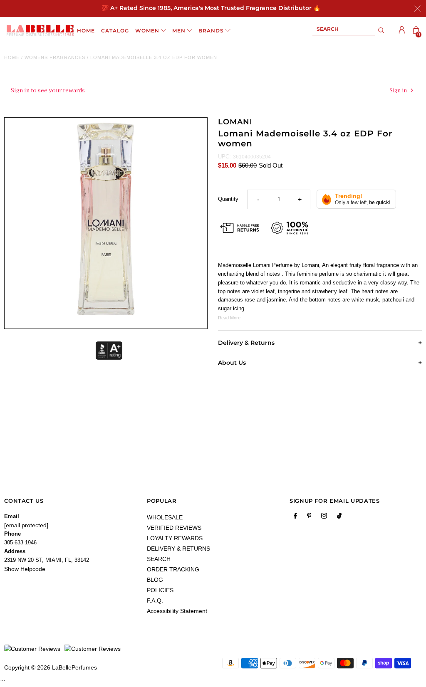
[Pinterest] (309, 517)
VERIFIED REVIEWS (174, 527)
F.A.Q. (155, 600)
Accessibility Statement (177, 611)
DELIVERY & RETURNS (178, 548)
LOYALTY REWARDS (175, 538)
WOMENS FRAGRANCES (55, 57)
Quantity (228, 199)
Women (147, 30)
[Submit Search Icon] (381, 30)
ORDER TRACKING (173, 569)
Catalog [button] (115, 30)
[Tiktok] (339, 517)
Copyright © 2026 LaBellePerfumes (50, 667)
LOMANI (235, 121)
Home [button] (86, 30)
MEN (179, 30)
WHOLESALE (165, 517)
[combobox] (343, 30)
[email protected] (26, 525)
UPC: (224, 156)
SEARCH (159, 559)
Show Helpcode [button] (24, 569)
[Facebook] (295, 517)
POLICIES (160, 590)
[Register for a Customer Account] (402, 30)
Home (12, 57)
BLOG (155, 579)
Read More (229, 317)
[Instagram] (324, 517)
